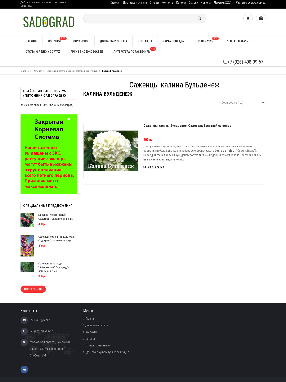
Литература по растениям (134, 50)
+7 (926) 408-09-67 (245, 62)
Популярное (80, 41)
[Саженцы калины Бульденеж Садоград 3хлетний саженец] (111, 151)
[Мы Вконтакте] (24, 369)
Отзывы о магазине (238, 41)
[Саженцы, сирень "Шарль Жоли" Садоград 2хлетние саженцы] (27, 245)
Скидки (193, 2)
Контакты (168, 2)
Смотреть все (33, 289)
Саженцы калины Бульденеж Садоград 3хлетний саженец (187, 126)
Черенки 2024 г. (223, 2)
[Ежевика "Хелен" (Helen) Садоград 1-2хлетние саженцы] (27, 219)
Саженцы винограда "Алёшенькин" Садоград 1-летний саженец (53, 267)
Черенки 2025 (206, 40)
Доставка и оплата (135, 2)
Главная (115, 2)
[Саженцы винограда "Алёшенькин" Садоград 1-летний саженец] (27, 266)
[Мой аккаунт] (248, 18)
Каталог (181, 2)
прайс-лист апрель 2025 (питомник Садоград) (47, 104)
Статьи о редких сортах (250, 2)
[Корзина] (260, 18)
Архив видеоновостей (87, 51)
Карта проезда (173, 41)
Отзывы (154, 2)
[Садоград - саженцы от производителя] (49, 21)
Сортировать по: (232, 102)
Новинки (206, 2)
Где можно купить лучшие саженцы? (107, 352)
